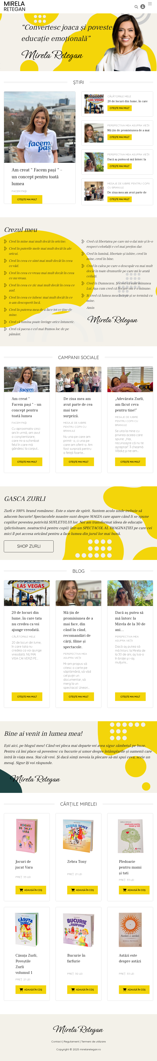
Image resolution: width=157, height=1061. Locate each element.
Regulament (71, 1041)
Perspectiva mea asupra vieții (128, 125)
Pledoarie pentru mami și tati (130, 857)
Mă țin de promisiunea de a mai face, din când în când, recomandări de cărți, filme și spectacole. (117, 133)
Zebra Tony (78, 857)
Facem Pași (19, 191)
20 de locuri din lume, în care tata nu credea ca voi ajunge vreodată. (117, 104)
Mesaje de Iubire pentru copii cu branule (128, 185)
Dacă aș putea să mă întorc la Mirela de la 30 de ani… (117, 162)
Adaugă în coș (33, 890)
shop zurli (29, 546)
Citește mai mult (27, 199)
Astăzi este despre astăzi (130, 954)
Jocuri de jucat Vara (27, 857)
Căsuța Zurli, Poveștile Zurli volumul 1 (27, 954)
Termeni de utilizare (93, 1041)
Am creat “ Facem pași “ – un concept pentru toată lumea (39, 148)
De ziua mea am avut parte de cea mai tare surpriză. (117, 192)
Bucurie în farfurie (78, 954)
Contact (56, 1041)
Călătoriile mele (119, 96)
